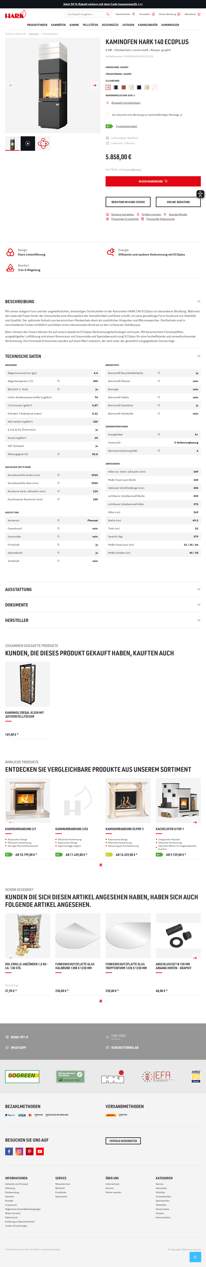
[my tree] (70, 1076)
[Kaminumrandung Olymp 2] (128, 800)
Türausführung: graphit (119, 73)
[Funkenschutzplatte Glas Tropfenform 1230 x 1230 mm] (128, 935)
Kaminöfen (161, 1188)
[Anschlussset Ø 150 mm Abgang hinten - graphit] (178, 935)
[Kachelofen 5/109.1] (178, 800)
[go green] (22, 1076)
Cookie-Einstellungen (16, 1225)
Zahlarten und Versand (16, 1184)
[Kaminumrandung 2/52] (77, 800)
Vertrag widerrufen (123, 1141)
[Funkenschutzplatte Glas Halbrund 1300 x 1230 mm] (77, 935)
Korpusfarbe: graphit (117, 67)
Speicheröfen (162, 1200)
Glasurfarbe (112, 80)
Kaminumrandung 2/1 (20, 829)
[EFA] (157, 1076)
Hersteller (16, 620)
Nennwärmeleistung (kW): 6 (120, 95)
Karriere (110, 1188)
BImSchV (60, 1188)
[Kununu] (196, 1076)
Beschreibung (19, 301)
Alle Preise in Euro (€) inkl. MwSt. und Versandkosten (32, 1249)
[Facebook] (9, 1151)
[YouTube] (40, 1151)
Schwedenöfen (163, 1196)
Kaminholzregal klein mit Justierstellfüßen (24, 714)
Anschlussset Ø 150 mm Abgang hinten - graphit (173, 966)
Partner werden (113, 1192)
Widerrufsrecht (12, 1213)
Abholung (10, 1188)
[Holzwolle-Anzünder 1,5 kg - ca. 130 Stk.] (27, 935)
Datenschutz (11, 1217)
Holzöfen (160, 1192)
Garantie (9, 1196)
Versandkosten (132, 169)
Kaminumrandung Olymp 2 (125, 829)
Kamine (160, 1184)
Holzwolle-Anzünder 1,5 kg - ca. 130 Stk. (26, 966)
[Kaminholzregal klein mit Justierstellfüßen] (27, 684)
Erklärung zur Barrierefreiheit (20, 1221)
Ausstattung (18, 589)
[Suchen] (108, 14)
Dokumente (16, 604)
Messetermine (62, 1184)
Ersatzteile (60, 1192)
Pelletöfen (161, 1204)
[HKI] (112, 1076)
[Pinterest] (29, 1151)
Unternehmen (113, 1184)
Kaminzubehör (163, 1217)
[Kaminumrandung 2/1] (27, 800)
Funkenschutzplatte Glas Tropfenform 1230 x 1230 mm (126, 966)
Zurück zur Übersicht (15, 33)
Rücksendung (12, 1192)
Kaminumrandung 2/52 (71, 829)
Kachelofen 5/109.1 (170, 829)
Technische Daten (23, 356)
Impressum (11, 1204)
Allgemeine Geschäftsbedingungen (23, 1209)
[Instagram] (19, 1151)
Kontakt (9, 1200)
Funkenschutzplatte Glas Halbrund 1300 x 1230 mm (74, 966)
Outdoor (160, 1213)
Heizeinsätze (162, 1209)
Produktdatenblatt (126, 126)
